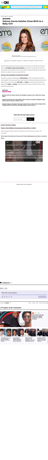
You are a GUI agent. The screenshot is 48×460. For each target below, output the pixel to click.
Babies (6, 16)
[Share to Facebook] (11, 61)
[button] (2, 3)
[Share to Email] (39, 61)
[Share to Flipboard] (29, 61)
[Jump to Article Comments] (5, 61)
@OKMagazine (31, 136)
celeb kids (11, 16)
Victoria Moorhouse (16, 56)
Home (2, 16)
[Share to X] (20, 61)
